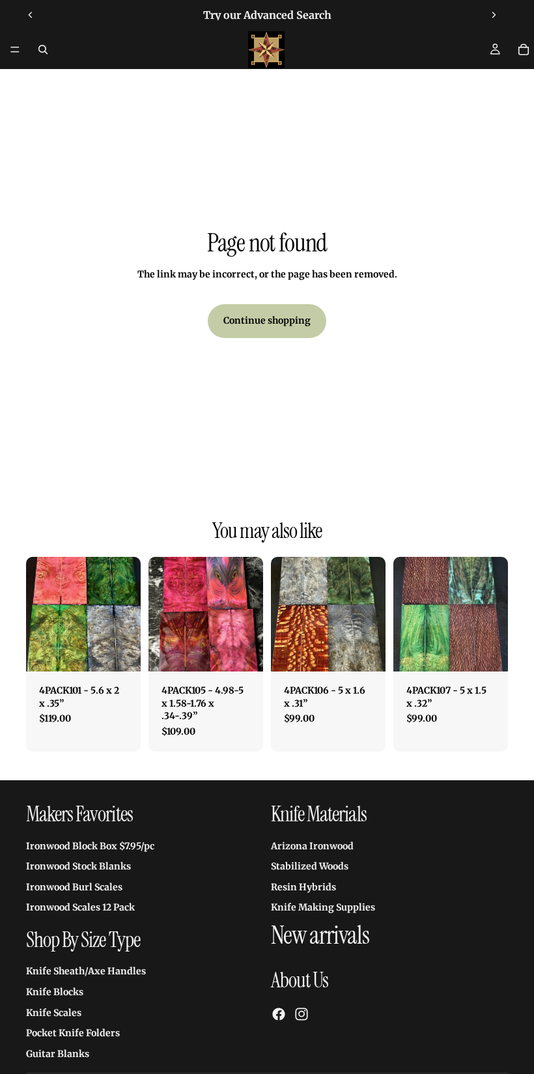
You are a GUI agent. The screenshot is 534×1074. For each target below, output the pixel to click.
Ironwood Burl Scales (74, 887)
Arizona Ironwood (312, 846)
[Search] (43, 49)
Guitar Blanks (57, 1054)
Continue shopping (267, 320)
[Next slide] (493, 15)
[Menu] (15, 49)
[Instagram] (301, 1015)
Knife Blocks (54, 992)
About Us (299, 981)
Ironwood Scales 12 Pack (80, 908)
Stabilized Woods (309, 867)
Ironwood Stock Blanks (78, 867)
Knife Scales (53, 1013)
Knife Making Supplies (323, 908)
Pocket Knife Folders (73, 1033)
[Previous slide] (30, 15)
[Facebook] (279, 1015)
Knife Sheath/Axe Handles (86, 972)
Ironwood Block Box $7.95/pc (90, 846)
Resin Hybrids (303, 887)
